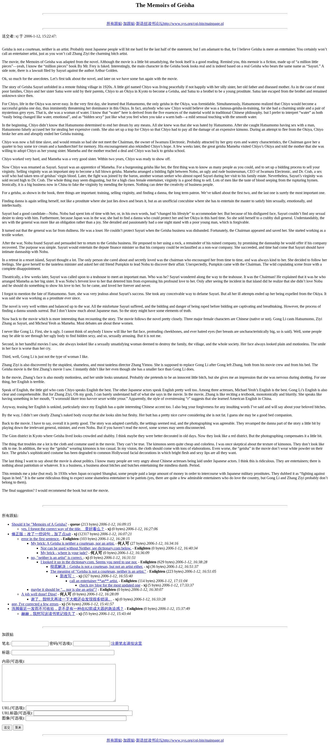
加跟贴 (129, 24)
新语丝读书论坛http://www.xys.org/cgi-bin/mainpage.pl (180, 24)
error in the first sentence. (40, 539)
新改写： (67, 576)
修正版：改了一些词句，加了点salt (41, 534)
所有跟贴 (114, 24)
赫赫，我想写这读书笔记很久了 (48, 614)
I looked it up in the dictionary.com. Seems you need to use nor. (89, 562)
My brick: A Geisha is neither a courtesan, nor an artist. (73, 543)
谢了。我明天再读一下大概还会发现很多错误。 (71, 599)
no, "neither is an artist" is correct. (57, 558)
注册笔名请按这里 (126, 643)
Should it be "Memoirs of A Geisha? (39, 524)
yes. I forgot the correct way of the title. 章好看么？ (62, 529)
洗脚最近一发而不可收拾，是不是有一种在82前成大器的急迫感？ (68, 609)
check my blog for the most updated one (109, 585)
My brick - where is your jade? (64, 553)
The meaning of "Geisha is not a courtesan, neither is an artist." (98, 571)
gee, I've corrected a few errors (35, 604)
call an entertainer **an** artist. (94, 581)
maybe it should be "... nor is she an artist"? (64, 589)
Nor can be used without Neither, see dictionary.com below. (86, 548)
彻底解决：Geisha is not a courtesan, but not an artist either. (96, 566)
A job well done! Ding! (39, 594)
